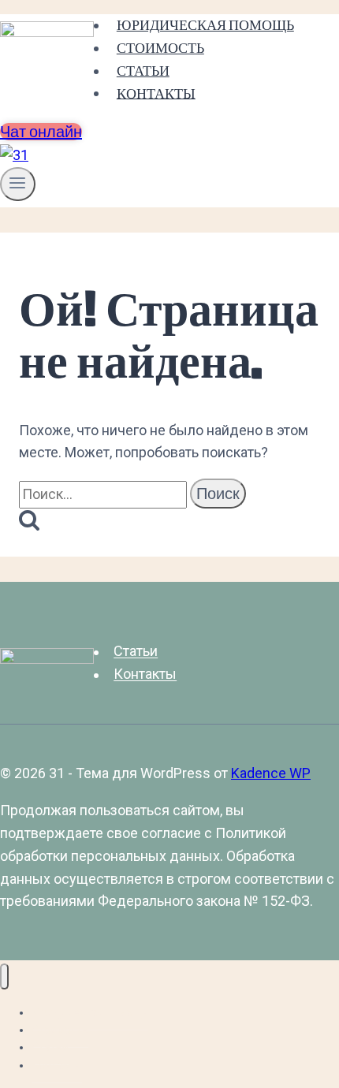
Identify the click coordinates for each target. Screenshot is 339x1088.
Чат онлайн (41, 131)
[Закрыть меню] (4, 976)
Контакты (156, 92)
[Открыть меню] (17, 184)
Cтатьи (136, 651)
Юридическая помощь (205, 25)
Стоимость (160, 47)
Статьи (143, 70)
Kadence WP (271, 773)
